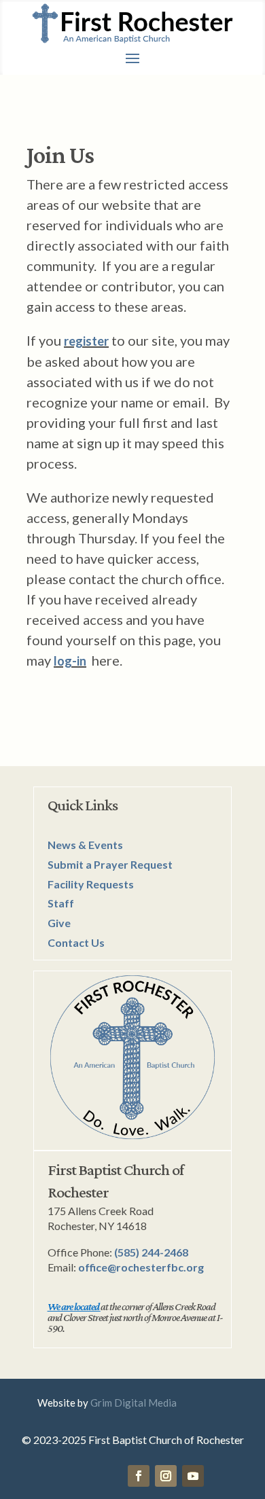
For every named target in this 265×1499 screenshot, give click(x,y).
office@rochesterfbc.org (141, 1267)
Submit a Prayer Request (110, 864)
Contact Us (76, 942)
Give (59, 922)
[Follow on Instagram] (166, 1476)
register (86, 340)
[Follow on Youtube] (193, 1476)
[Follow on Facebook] (138, 1476)
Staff (61, 903)
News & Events (85, 844)
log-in (70, 660)
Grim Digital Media (133, 1402)
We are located (73, 1306)
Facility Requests (91, 884)
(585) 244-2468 (151, 1252)
